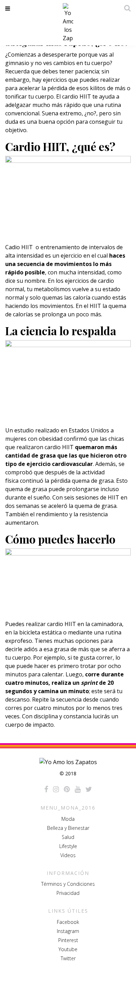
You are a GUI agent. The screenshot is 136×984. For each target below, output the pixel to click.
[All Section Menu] (9, 8)
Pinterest (68, 940)
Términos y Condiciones (68, 884)
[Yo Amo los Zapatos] (68, 23)
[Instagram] (56, 789)
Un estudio (19, 430)
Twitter (68, 958)
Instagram (68, 931)
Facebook (68, 922)
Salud (68, 837)
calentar (52, 674)
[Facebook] (46, 789)
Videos (68, 855)
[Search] (125, 8)
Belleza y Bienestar (68, 828)
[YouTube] (78, 789)
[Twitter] (88, 789)
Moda (68, 819)
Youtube (68, 949)
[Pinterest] (67, 789)
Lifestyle (68, 846)
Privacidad (68, 893)
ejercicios (55, 80)
